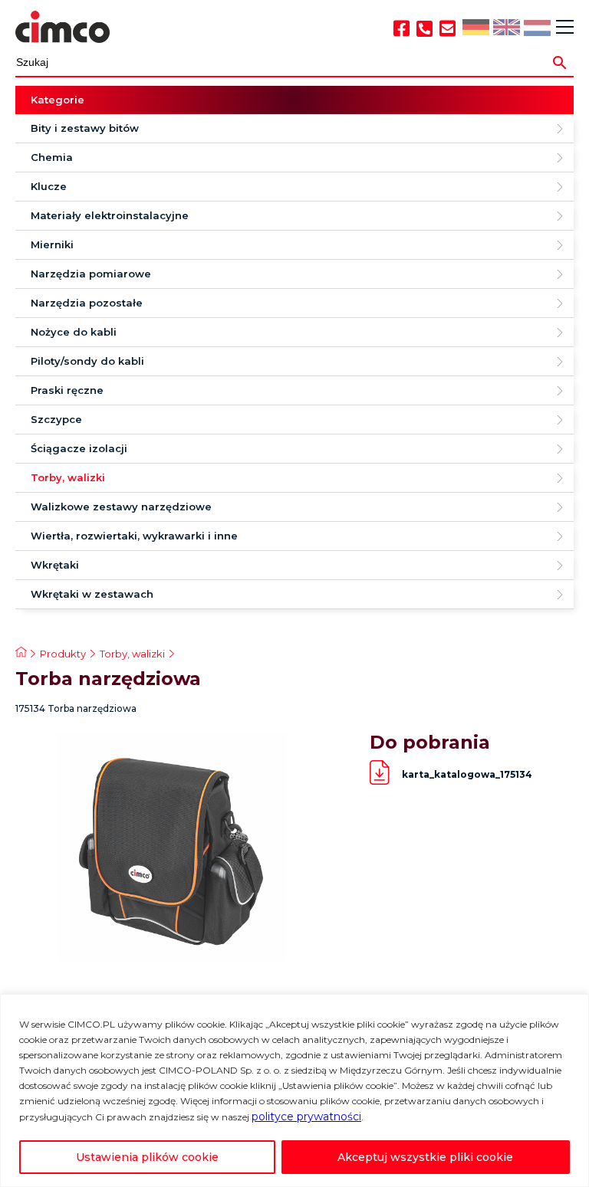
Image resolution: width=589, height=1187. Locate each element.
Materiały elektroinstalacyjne (110, 215)
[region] (294, 1090)
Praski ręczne (67, 390)
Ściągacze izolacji (79, 448)
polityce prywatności (306, 1116)
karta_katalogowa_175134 (467, 774)
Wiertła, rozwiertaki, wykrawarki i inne (134, 536)
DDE (475, 28)
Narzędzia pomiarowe (91, 273)
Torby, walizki (68, 477)
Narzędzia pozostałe (87, 303)
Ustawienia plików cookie (147, 1157)
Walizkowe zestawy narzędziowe (121, 506)
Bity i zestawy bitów (85, 128)
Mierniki (52, 244)
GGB (505, 28)
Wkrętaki (55, 565)
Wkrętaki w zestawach (92, 594)
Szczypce (56, 419)
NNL (536, 29)
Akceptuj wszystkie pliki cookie (425, 1157)
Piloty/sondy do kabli (87, 361)
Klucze (49, 186)
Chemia (52, 157)
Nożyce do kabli (74, 332)
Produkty (63, 654)
